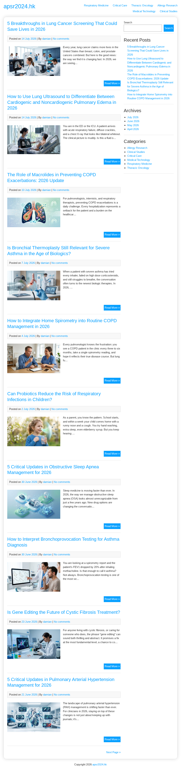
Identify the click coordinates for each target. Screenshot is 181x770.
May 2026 (133, 125)
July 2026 (132, 117)
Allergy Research (167, 5)
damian (46, 38)
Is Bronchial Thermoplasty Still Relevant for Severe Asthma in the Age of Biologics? (150, 86)
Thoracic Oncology (142, 5)
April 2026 (133, 129)
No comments (61, 38)
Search (128, 22)
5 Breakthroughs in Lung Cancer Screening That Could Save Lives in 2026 (147, 50)
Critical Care (120, 5)
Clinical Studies (168, 11)
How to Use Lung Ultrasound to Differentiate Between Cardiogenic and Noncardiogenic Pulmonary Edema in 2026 (61, 102)
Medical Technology (144, 11)
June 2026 (133, 121)
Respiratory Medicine (96, 5)
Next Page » (113, 752)
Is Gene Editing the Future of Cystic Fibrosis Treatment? (63, 612)
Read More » (113, 84)
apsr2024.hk (19, 6)
